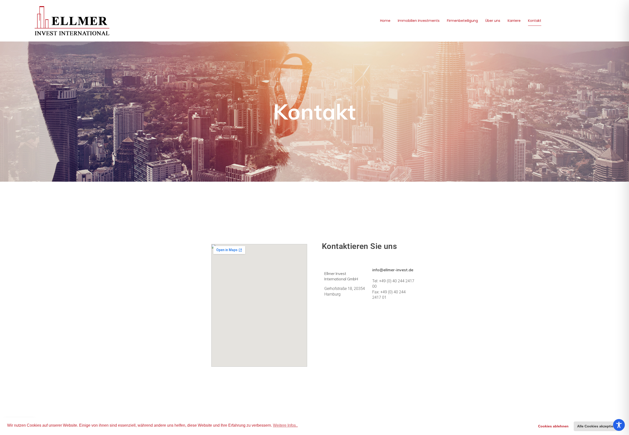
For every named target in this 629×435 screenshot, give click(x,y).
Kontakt (534, 20)
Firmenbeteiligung (462, 20)
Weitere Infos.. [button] (285, 425)
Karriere (514, 20)
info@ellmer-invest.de (392, 269)
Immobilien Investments (419, 20)
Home (385, 20)
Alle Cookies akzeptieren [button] (598, 426)
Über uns (492, 20)
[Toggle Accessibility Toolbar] (619, 425)
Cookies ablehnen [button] (553, 426)
